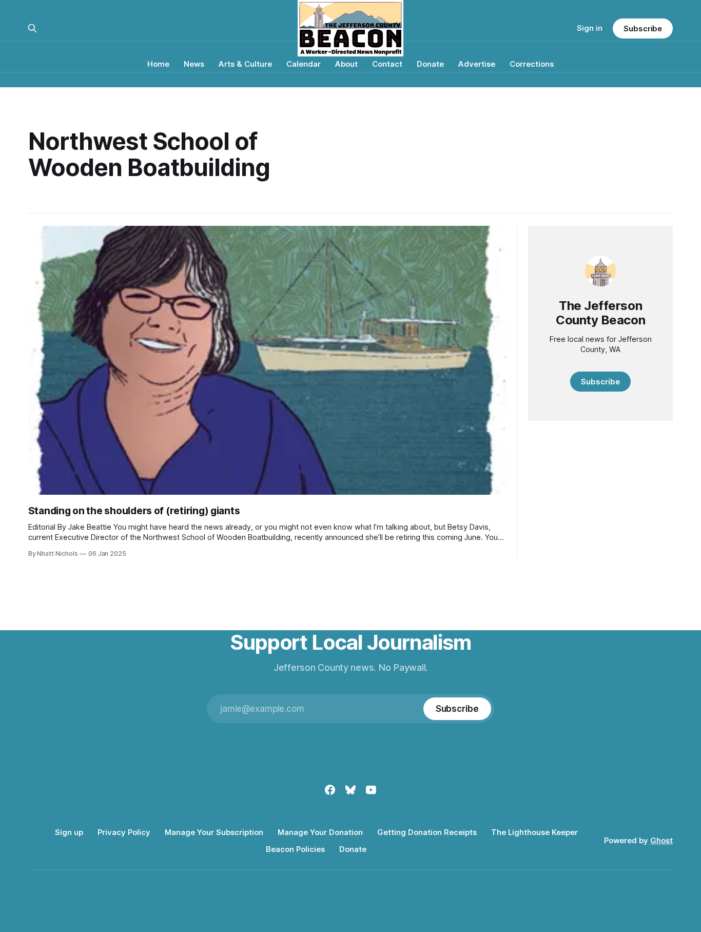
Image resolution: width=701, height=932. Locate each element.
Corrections (532, 64)
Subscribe (643, 28)
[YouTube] (371, 790)
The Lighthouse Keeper (534, 832)
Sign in (589, 28)
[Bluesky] (350, 790)
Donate (430, 64)
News (194, 64)
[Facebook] (330, 790)
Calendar (303, 64)
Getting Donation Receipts (427, 832)
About (346, 64)
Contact (387, 64)
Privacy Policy (124, 832)
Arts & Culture (245, 64)
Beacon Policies (295, 849)
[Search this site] (32, 28)
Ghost (661, 840)
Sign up (69, 832)
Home (158, 64)
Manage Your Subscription (214, 832)
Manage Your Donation (320, 832)
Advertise (476, 64)
